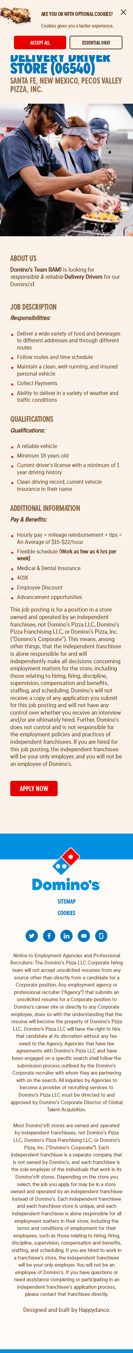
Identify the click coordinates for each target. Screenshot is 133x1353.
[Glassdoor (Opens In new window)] (101, 936)
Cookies (66, 913)
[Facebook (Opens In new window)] (49, 936)
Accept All (40, 43)
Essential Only (96, 43)
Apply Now (34, 788)
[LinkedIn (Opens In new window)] (66, 936)
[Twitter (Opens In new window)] (32, 936)
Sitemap (67, 901)
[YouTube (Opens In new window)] (84, 936)
